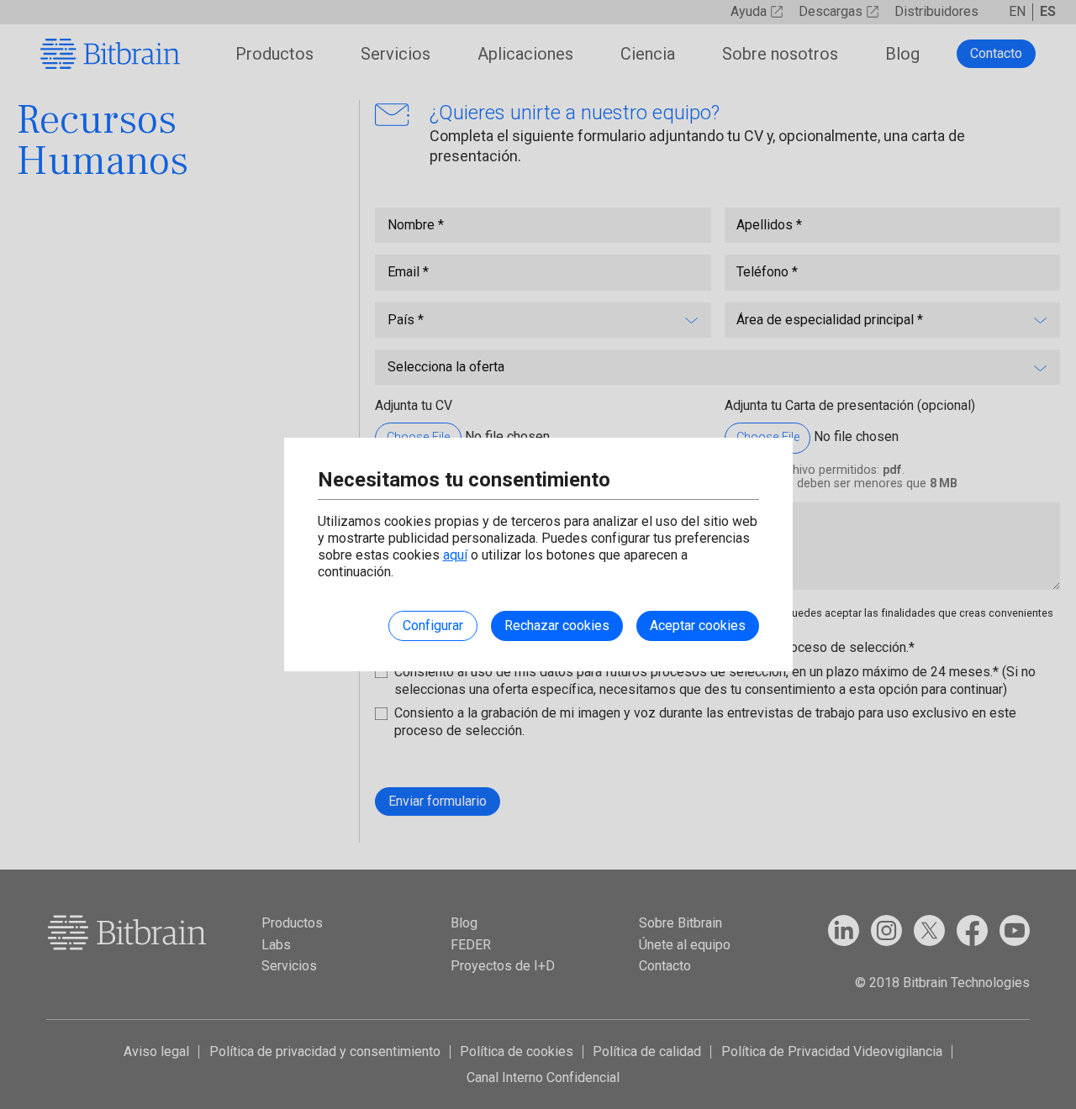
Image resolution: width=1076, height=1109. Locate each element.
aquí (455, 555)
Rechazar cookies (556, 625)
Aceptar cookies (698, 625)
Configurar (433, 625)
